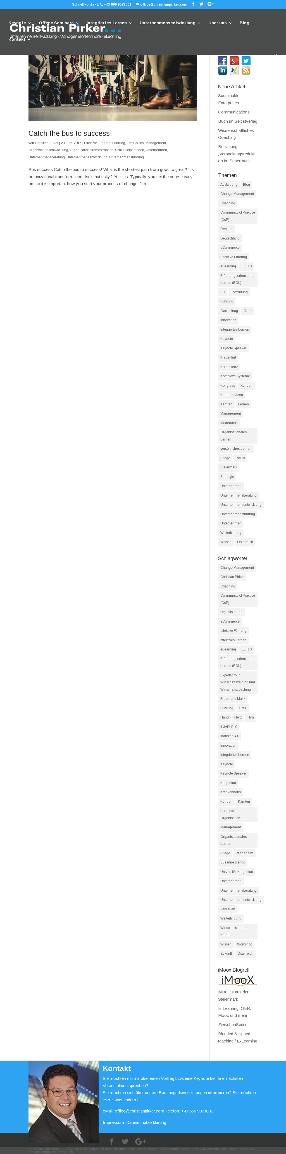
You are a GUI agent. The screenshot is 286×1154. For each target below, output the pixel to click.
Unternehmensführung (126, 157)
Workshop (244, 944)
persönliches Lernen (235, 449)
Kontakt (16, 39)
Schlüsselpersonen (129, 150)
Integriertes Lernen (107, 23)
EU (222, 292)
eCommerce (230, 248)
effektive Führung (233, 631)
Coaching (227, 203)
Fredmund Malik (232, 699)
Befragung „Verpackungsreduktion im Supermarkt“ (236, 153)
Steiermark (228, 467)
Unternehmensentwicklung (168, 23)
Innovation (228, 320)
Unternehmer (230, 523)
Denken (226, 229)
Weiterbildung (230, 533)
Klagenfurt (228, 357)
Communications (234, 112)
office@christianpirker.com (139, 1111)
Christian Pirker (46, 143)
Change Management (237, 194)
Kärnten (226, 404)
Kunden (246, 386)
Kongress (227, 386)
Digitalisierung (231, 612)
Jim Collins (135, 143)
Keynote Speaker (233, 348)
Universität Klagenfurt (236, 872)
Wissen (226, 542)
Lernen (243, 404)
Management (156, 143)
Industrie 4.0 (229, 736)
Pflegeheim (244, 853)
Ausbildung (228, 185)
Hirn (250, 717)
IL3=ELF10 (228, 727)
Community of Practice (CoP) (237, 216)
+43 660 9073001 (117, 4)
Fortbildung (239, 292)
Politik (240, 458)
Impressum (113, 1122)
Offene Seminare (56, 23)
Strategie (227, 477)
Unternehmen (156, 150)
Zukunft (226, 953)
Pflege (225, 458)
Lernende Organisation (230, 814)
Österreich (245, 542)
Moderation (229, 423)
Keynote (17, 23)
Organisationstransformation (91, 150)
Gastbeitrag (229, 311)
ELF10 (247, 266)
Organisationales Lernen (233, 435)
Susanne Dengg (232, 862)
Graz (247, 311)
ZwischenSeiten (232, 1024)
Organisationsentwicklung (48, 150)
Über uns (217, 23)
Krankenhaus (230, 792)
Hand (224, 717)
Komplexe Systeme (235, 376)
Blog (244, 23)
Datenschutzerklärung (146, 1122)
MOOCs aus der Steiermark (233, 995)
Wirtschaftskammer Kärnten (235, 931)
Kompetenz (229, 367)
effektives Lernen (233, 640)
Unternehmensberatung (46, 157)
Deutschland (230, 238)
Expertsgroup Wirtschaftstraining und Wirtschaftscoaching (237, 682)
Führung (118, 143)
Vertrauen (227, 909)
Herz (238, 717)
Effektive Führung (97, 143)
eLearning (228, 266)
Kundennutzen (231, 395)
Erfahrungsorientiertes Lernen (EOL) (237, 279)
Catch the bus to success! (70, 133)
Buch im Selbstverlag (237, 121)
